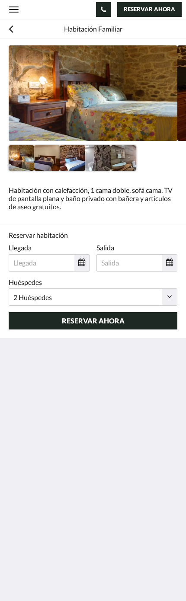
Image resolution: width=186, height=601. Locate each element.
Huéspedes (25, 282)
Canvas (56, 577)
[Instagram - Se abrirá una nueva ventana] (65, 459)
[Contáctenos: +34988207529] (103, 9)
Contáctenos (28, 500)
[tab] (93, 486)
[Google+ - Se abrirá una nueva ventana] (41, 459)
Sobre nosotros (31, 507)
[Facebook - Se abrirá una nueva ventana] (17, 459)
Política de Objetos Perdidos (51, 522)
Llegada (20, 247)
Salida (105, 247)
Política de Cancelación (43, 515)
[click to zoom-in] (93, 93)
